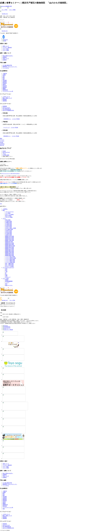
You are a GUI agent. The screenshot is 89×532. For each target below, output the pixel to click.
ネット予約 (4, 9)
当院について (6, 46)
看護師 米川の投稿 (9, 248)
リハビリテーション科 (8, 91)
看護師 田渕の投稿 (9, 239)
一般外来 (5, 73)
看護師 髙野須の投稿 (10, 245)
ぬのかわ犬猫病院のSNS (8, 110)
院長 (6, 269)
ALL (1, 203)
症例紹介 (5, 59)
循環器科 (5, 87)
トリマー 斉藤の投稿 (10, 262)
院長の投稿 (7, 219)
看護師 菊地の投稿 (9, 254)
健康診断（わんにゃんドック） (10, 66)
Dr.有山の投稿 (8, 232)
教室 (4, 210)
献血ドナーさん (9, 285)
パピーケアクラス (9, 211)
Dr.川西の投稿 (8, 224)
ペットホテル (6, 68)
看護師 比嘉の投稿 (9, 252)
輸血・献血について (7, 98)
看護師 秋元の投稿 (9, 243)
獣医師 (6, 279)
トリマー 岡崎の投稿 (10, 260)
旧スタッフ (7, 277)
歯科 (4, 79)
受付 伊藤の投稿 (9, 263)
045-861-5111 (5, 13)
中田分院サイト (7, 118)
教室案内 (5, 99)
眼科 (4, 77)
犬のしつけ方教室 (9, 214)
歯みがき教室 (8, 215)
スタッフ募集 (12, 9)
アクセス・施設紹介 (7, 47)
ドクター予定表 (16, 118)
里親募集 (5, 100)
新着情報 (5, 106)
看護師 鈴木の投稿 (9, 237)
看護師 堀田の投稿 (9, 251)
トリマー (7, 282)
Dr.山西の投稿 (8, 233)
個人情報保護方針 (7, 109)
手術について (6, 58)
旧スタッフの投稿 (9, 266)
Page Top (2, 145)
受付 (6, 283)
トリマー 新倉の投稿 (10, 259)
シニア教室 (7, 213)
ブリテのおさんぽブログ (8, 267)
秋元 (6, 274)
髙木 (6, 270)
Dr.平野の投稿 (8, 225)
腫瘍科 (4, 88)
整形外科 (5, 85)
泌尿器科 (5, 81)
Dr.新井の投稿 (8, 234)
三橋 (6, 271)
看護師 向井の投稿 (9, 236)
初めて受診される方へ (8, 55)
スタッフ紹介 (6, 48)
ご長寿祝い (5, 209)
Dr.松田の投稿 (8, 230)
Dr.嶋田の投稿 (8, 222)
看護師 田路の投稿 (9, 255)
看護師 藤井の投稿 (9, 249)
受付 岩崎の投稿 (9, 264)
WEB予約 (2, 144)
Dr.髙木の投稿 (8, 226)
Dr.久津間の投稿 (9, 229)
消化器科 (5, 80)
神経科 (4, 84)
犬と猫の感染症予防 (7, 65)
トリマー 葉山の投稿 (10, 256)
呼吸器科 (5, 83)
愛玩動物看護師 (9, 281)
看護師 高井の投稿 (9, 244)
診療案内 (5, 57)
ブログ (4, 218)
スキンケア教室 (9, 217)
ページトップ (6, 127)
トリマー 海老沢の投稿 (10, 258)
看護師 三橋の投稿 (9, 240)
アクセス (2, 139)
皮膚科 (4, 74)
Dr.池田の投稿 (8, 221)
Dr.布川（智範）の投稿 (10, 228)
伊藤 (6, 275)
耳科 (4, 76)
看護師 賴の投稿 (9, 241)
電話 (1, 138)
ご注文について (6, 96)
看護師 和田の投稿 (9, 247)
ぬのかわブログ (6, 107)
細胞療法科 (5, 89)
